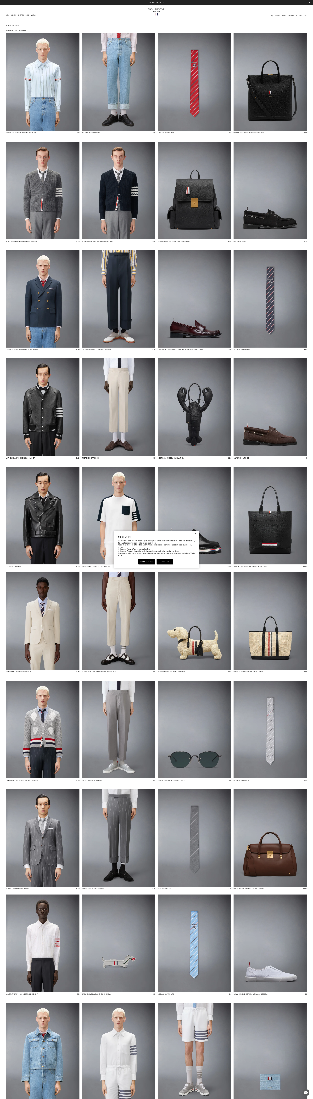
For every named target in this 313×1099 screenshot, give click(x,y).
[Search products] (272, 16)
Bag (305, 16)
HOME (27, 15)
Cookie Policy (129, 545)
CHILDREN (20, 15)
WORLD (34, 15)
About (284, 16)
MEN (8, 15)
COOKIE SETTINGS (146, 562)
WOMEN (13, 15)
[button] (305, 1092)
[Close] (195, 533)
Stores (277, 16)
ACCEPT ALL (165, 562)
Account (299, 16)
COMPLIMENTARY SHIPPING (156, 2)
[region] (156, 549)
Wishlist (291, 16)
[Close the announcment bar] (309, 2)
